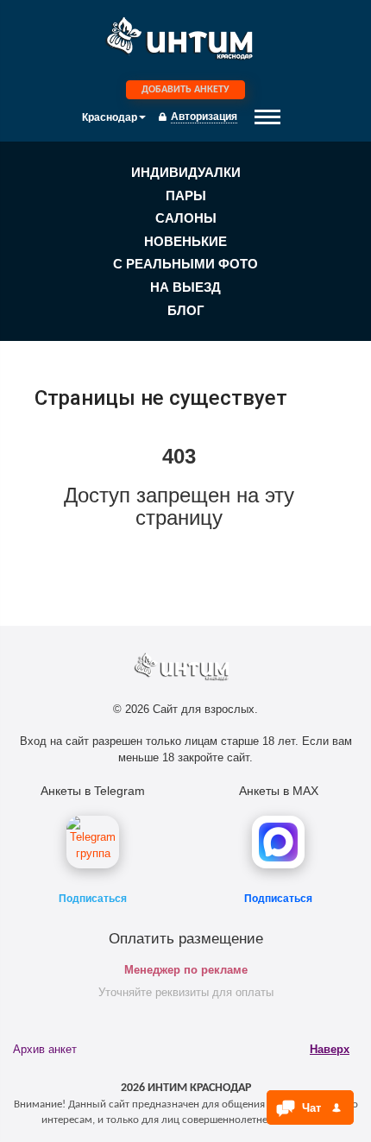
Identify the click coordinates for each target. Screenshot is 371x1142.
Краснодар (109, 117)
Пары (186, 195)
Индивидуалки (186, 172)
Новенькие (185, 241)
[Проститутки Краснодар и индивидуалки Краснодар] (185, 42)
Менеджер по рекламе (186, 969)
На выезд (185, 287)
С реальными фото (185, 263)
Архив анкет (45, 1049)
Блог (185, 310)
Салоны (186, 218)
